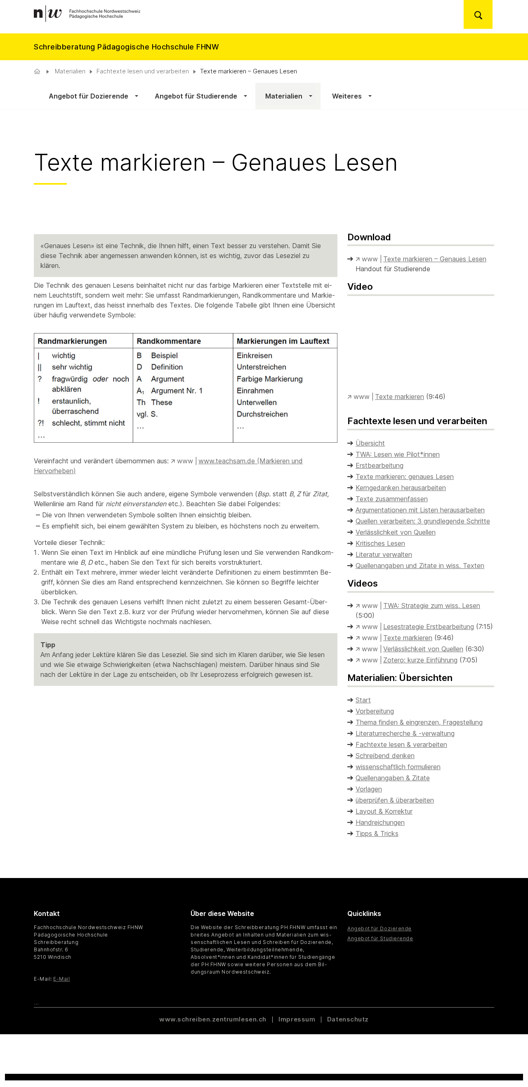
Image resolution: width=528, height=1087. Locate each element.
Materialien (69, 71)
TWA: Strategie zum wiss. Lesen (431, 605)
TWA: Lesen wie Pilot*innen (398, 454)
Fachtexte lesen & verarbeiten (401, 744)
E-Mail (61, 979)
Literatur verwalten (384, 554)
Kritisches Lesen (380, 543)
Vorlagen (369, 789)
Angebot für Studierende (380, 938)
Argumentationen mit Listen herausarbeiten (420, 510)
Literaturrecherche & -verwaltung (405, 733)
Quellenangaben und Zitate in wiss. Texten (420, 565)
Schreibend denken (385, 755)
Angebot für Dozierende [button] (88, 96)
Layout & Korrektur (384, 811)
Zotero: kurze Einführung (420, 660)
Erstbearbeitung (379, 465)
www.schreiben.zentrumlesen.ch (213, 1019)
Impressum (296, 1019)
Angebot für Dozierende (379, 928)
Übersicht (370, 443)
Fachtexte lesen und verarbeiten (143, 71)
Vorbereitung (375, 711)
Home (38, 71)
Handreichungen (380, 822)
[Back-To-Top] (507, 1060)
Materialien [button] (283, 96)
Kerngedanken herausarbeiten (401, 488)
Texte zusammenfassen (392, 499)
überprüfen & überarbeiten (395, 800)
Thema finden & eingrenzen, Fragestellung (419, 722)
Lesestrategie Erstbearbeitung (428, 626)
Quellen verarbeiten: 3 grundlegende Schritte (423, 521)
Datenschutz (348, 1019)
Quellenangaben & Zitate (393, 778)
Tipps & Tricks (377, 833)
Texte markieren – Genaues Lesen (434, 259)
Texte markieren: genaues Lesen (405, 476)
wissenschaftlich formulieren (398, 767)
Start (363, 700)
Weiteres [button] (345, 96)
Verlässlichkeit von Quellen (396, 532)
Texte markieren (399, 396)
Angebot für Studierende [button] (196, 96)
